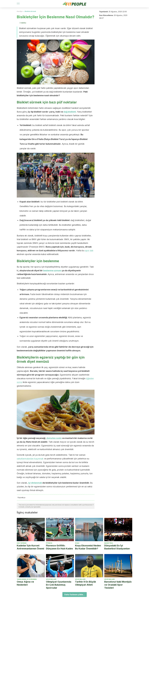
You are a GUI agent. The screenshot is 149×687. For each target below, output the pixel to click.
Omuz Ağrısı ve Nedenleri (25, 583)
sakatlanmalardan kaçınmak (30, 458)
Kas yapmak (22, 543)
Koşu (77, 543)
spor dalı (89, 250)
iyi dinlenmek (35, 483)
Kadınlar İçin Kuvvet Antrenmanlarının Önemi (30, 547)
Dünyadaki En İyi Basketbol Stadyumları (117, 547)
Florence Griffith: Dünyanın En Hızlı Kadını (59, 547)
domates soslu (54, 438)
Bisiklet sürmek (30, 11)
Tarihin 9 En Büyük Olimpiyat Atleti (85, 583)
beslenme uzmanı (52, 270)
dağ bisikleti (69, 112)
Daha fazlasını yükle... (74, 594)
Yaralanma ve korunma (27, 579)
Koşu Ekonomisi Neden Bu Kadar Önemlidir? (88, 547)
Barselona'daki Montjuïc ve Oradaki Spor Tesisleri (118, 584)
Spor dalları (51, 579)
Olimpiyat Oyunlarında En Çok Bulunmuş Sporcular (58, 584)
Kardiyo (20, 11)
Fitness (49, 543)
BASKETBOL (108, 543)
